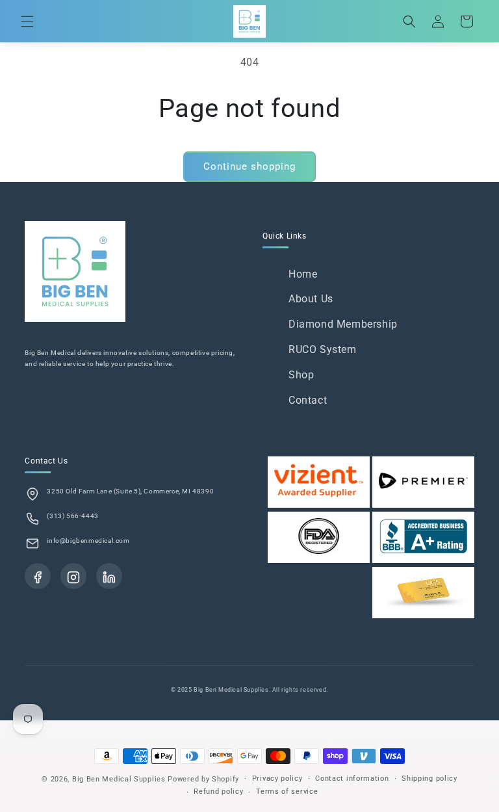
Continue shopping (249, 166)
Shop (301, 375)
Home (302, 274)
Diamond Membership (343, 324)
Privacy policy (277, 778)
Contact (307, 400)
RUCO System (322, 349)
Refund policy (218, 791)
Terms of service (287, 791)
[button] (27, 21)
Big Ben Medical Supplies (119, 779)
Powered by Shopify (203, 779)
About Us (310, 299)
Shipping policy (429, 778)
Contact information (352, 778)
